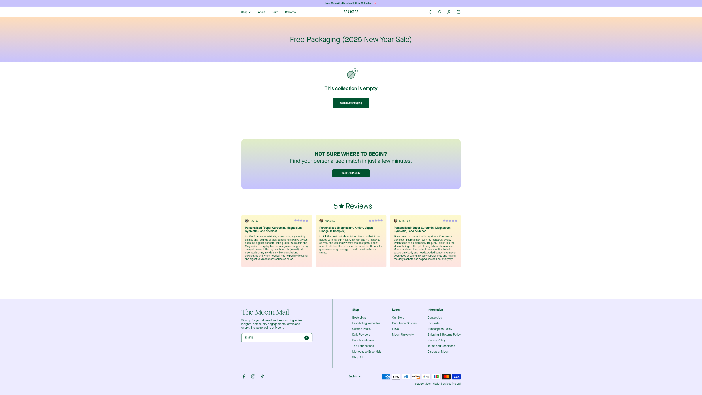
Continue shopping (351, 103)
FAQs (395, 329)
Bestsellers (359, 317)
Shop (244, 12)
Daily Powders (361, 334)
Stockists (433, 323)
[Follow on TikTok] (262, 376)
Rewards (290, 12)
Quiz (275, 12)
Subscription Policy (440, 329)
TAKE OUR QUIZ (351, 173)
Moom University (403, 334)
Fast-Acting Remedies (366, 323)
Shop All (357, 357)
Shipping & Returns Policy (444, 334)
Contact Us (435, 317)
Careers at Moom (438, 351)
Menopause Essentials (366, 351)
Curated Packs (361, 329)
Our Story (398, 317)
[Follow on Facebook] (243, 376)
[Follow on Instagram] (253, 376)
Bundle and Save (363, 340)
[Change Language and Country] (430, 12)
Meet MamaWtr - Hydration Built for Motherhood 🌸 (351, 3)
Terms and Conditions (441, 346)
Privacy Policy (437, 340)
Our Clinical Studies (404, 323)
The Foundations (363, 346)
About (261, 12)
